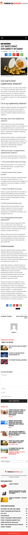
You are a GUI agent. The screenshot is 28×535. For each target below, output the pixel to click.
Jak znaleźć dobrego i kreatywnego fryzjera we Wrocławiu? (17, 433)
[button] (26, 38)
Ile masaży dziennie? (6, 316)
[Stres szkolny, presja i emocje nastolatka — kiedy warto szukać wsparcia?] (4, 412)
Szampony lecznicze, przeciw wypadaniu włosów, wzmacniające (17, 453)
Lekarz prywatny (14, 484)
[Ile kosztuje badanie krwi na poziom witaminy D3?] (4, 354)
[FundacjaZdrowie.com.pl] (14, 3)
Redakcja (5, 51)
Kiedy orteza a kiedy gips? (21, 317)
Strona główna (4, 41)
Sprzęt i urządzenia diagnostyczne (10, 520)
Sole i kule (3, 513)
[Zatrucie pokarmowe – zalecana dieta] (4, 499)
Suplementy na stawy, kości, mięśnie (10, 509)
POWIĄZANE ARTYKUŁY (7, 340)
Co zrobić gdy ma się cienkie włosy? (16, 449)
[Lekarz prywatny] (4, 485)
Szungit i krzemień (6, 527)
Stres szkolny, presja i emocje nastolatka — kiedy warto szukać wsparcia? (17, 412)
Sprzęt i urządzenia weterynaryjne (10, 511)
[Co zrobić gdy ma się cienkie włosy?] (4, 450)
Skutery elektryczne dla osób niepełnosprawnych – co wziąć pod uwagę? (17, 492)
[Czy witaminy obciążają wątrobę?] (4, 361)
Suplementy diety (7, 43)
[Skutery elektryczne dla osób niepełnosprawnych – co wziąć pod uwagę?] (4, 492)
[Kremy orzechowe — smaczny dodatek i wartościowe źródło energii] (4, 422)
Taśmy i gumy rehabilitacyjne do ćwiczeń (12, 524)
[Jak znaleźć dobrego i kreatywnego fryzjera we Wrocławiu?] (4, 433)
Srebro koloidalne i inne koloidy (9, 522)
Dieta (2, 43)
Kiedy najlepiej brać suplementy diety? (16, 441)
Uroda (10, 436)
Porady (11, 416)
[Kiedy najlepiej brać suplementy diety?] (4, 347)
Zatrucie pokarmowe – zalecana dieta (18, 498)
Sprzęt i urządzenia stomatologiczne (11, 518)
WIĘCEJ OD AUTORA (7, 342)
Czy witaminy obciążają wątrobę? (18, 360)
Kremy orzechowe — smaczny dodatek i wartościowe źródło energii (16, 423)
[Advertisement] (14, 21)
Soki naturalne (5, 515)
